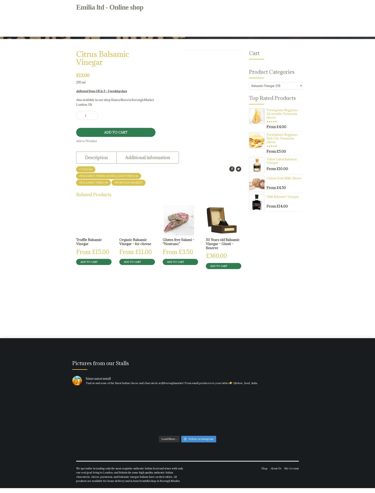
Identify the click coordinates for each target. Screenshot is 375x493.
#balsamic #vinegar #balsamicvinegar (108, 176)
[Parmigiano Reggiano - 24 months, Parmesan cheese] (258, 116)
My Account (291, 468)
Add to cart (116, 132)
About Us (276, 468)
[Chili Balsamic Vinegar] (258, 202)
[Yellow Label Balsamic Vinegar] (258, 165)
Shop (264, 468)
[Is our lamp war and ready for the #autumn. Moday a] (187, 411)
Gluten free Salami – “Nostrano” (178, 242)
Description (96, 157)
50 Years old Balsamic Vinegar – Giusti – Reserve (223, 244)
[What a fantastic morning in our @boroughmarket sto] (110, 411)
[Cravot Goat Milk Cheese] (258, 184)
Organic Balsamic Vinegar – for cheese (135, 242)
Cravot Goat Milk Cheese (284, 178)
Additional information (147, 157)
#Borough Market (128, 182)
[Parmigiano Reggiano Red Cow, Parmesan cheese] (258, 140)
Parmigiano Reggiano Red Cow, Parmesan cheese (282, 138)
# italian (85, 169)
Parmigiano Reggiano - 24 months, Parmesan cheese (283, 113)
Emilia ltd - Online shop (109, 7)
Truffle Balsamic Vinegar (89, 242)
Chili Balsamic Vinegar (283, 197)
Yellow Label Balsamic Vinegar (282, 161)
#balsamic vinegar (93, 182)
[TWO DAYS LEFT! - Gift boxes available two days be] (265, 411)
